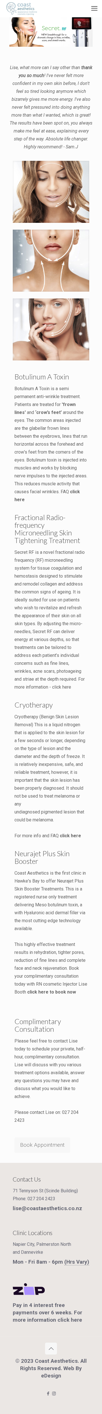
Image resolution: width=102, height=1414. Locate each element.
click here (61, 687)
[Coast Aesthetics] (21, 8)
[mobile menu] (94, 8)
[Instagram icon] (54, 1393)
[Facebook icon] (48, 1393)
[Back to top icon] (51, 1349)
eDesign (51, 1375)
